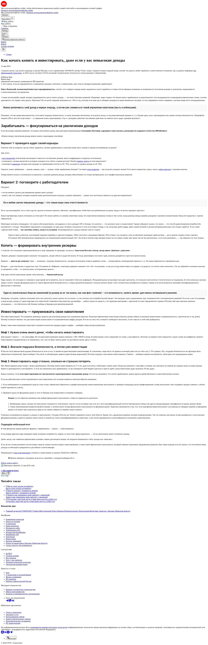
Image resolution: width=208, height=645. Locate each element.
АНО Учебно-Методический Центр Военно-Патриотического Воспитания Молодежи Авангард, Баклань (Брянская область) (79, 511)
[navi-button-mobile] (3, 49)
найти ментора (165, 169)
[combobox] (11, 638)
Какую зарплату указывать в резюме (21, 493)
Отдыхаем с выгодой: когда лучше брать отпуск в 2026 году (30, 501)
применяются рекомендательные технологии (48, 627)
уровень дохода (82, 161)
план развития (93, 169)
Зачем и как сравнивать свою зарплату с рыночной (27, 497)
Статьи (9, 54)
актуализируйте (8, 158)
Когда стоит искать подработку (18, 488)
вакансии (16, 164)
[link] (5, 36)
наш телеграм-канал (22, 453)
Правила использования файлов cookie (42, 13)
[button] (3, 42)
